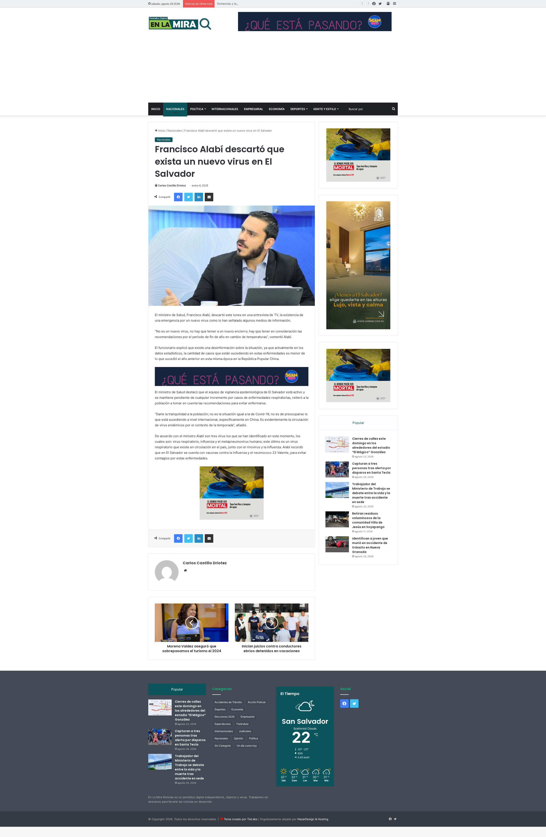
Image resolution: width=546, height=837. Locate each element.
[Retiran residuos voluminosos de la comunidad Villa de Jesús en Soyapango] (337, 530)
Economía (277, 109)
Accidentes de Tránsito (228, 712)
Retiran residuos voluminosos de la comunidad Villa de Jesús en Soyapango (368, 530)
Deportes (297, 109)
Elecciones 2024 (225, 726)
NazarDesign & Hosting (313, 829)
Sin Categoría (223, 755)
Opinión (238, 748)
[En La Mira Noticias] (180, 23)
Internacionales (225, 109)
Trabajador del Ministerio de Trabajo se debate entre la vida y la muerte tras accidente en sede (371, 503)
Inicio (155, 109)
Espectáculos (223, 734)
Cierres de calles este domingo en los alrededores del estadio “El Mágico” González (371, 455)
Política (196, 109)
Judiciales (245, 741)
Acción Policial (257, 712)
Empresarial (253, 109)
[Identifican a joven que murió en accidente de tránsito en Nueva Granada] (337, 555)
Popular (358, 433)
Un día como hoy (247, 755)
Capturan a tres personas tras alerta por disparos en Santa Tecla (371, 478)
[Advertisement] (273, 70)
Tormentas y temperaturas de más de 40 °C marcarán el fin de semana (264, 3)
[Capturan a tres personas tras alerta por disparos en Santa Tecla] (337, 480)
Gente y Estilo (324, 109)
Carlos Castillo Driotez (172, 185)
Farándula (242, 734)
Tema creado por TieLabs (240, 829)
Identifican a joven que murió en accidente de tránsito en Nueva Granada (370, 555)
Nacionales (175, 109)
